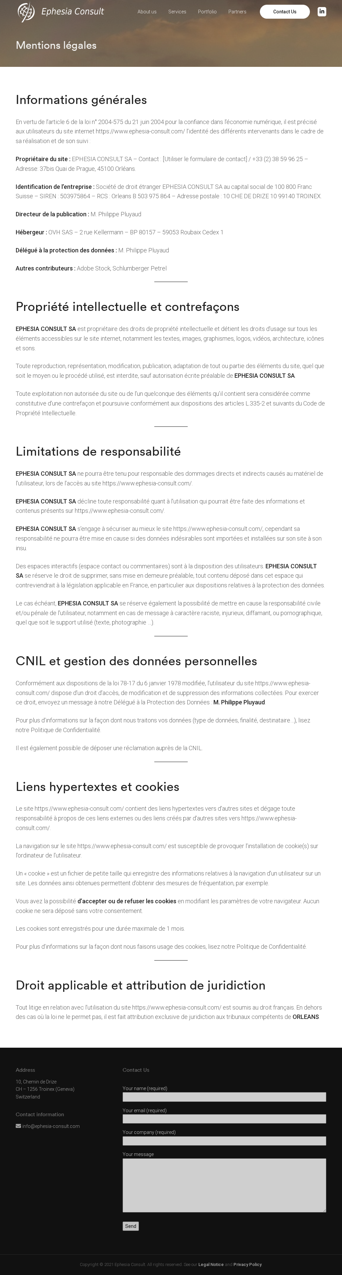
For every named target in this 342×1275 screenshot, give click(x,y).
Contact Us (285, 11)
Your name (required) (145, 1088)
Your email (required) (145, 1110)
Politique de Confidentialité (65, 729)
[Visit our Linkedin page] (322, 11)
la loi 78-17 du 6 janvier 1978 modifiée (156, 683)
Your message (138, 1154)
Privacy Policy (247, 1264)
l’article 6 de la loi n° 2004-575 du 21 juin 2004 (105, 121)
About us (147, 11)
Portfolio (207, 11)
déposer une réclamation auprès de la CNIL (146, 747)
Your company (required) (149, 1132)
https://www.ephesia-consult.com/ (140, 131)
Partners (237, 11)
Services (177, 11)
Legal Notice (211, 1264)
